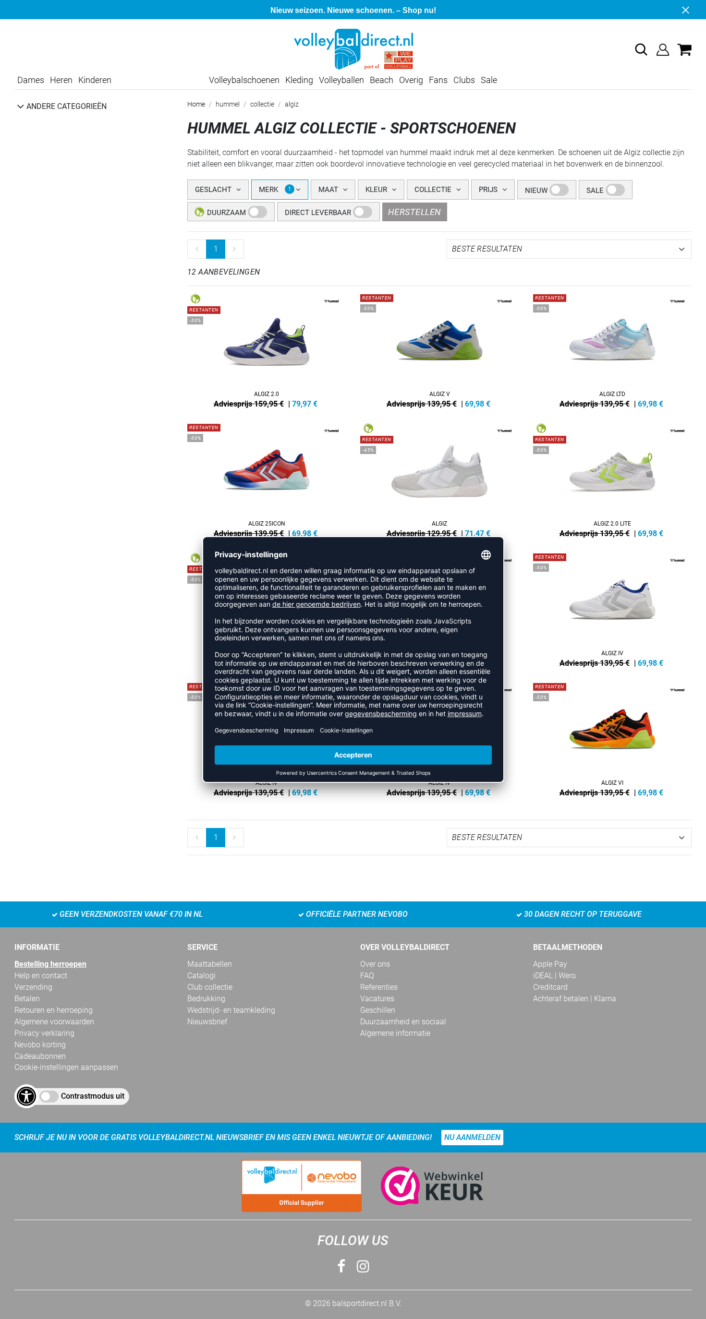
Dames (30, 80)
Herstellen (414, 212)
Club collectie (209, 987)
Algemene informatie (395, 1033)
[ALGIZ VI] (612, 738)
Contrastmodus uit (92, 1096)
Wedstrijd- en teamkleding (231, 1010)
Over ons (375, 964)
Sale (489, 80)
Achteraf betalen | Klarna (574, 998)
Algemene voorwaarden (54, 1021)
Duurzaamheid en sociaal (403, 1021)
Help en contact (40, 975)
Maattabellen (209, 964)
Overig (411, 80)
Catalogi (201, 975)
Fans (438, 80)
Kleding (299, 80)
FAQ (367, 975)
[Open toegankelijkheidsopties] (26, 1096)
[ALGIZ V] (439, 349)
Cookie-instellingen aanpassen (66, 1067)
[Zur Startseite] (353, 48)
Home (196, 104)
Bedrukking (206, 998)
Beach (381, 80)
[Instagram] (363, 1266)
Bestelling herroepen (50, 964)
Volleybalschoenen (244, 80)
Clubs (464, 80)
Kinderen (94, 80)
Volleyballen (341, 80)
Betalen (27, 998)
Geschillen (377, 1010)
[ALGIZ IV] (612, 608)
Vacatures (377, 998)
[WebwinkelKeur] (422, 1185)
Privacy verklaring (44, 1033)
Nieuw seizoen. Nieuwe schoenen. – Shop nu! (353, 10)
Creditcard (550, 987)
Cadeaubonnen (40, 1056)
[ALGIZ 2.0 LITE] (612, 479)
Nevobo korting (40, 1044)
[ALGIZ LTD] (612, 349)
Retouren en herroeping (53, 1010)
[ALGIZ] (439, 479)
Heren (61, 80)
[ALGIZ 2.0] (267, 349)
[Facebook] (341, 1266)
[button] (641, 49)
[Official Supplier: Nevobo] (301, 1186)
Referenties (379, 987)
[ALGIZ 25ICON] (267, 479)
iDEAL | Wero (554, 975)
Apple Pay (550, 964)
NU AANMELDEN (472, 1137)
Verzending (33, 987)
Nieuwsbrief (207, 1021)
